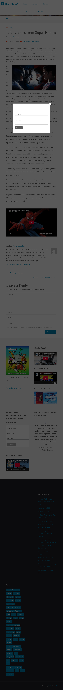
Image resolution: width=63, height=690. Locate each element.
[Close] (50, 104)
